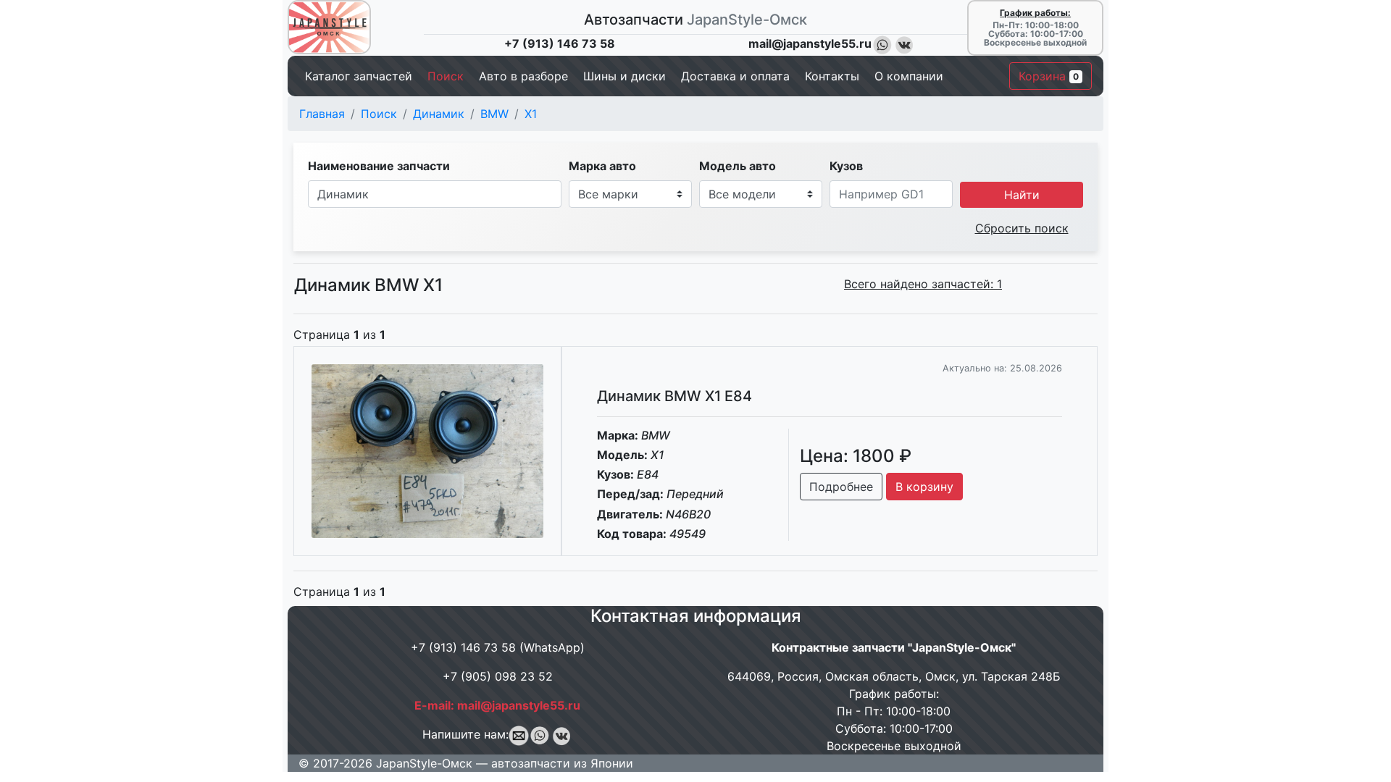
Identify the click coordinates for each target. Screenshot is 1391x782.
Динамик (438, 113)
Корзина (1049, 76)
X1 (531, 113)
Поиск (379, 113)
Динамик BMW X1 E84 (674, 396)
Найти (1022, 195)
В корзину (924, 486)
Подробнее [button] (841, 486)
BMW (494, 113)
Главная (322, 113)
